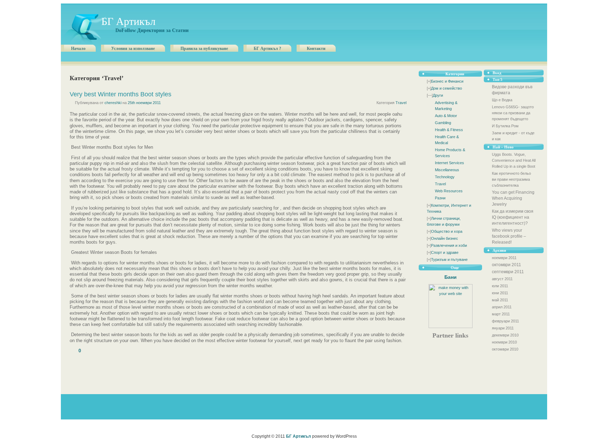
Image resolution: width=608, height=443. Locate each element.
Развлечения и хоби (449, 245)
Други (438, 95)
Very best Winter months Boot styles (120, 94)
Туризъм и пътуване (449, 259)
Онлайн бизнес (444, 238)
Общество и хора (446, 231)
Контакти (316, 48)
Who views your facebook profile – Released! (509, 236)
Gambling (443, 123)
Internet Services (449, 163)
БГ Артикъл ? (267, 48)
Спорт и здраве (444, 252)
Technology (445, 177)
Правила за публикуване (204, 48)
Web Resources (449, 191)
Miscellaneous (447, 170)
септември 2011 (508, 271)
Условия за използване (133, 48)
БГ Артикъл (128, 21)
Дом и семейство (446, 88)
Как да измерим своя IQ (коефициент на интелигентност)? (512, 217)
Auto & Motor (446, 116)
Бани (450, 277)
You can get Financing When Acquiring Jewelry (513, 198)
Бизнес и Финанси (447, 81)
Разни (440, 198)
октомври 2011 (506, 264)
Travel (440, 184)
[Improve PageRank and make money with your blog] (451, 327)
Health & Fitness (449, 130)
